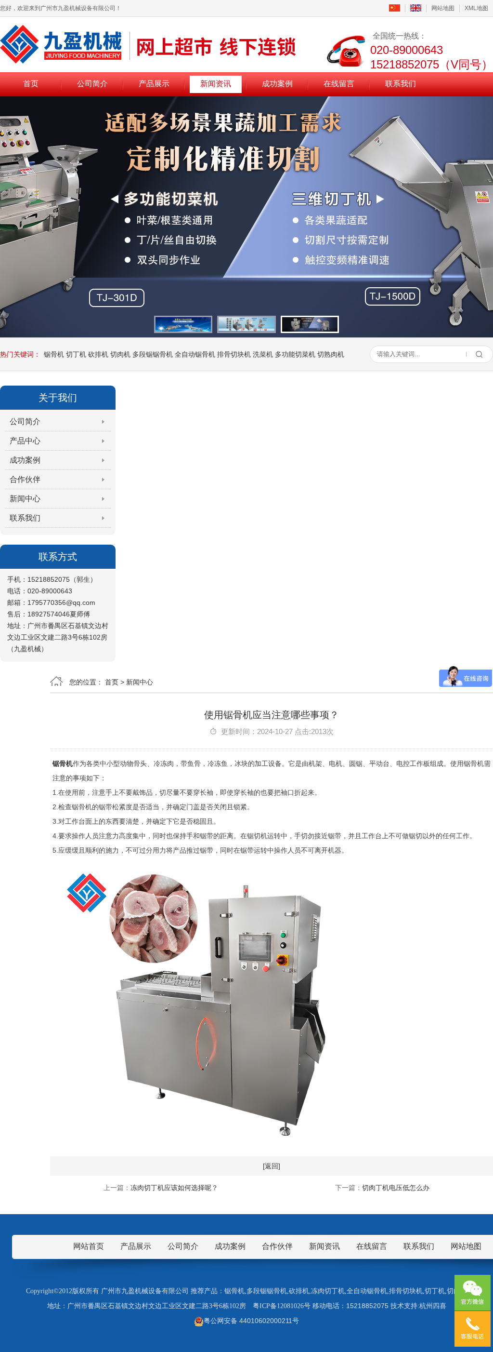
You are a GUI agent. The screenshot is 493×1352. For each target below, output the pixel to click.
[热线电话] (472, 1329)
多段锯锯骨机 (152, 354)
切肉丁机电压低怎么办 (395, 1187)
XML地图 (476, 8)
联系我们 (400, 84)
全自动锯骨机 (195, 354)
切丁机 (76, 354)
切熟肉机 (330, 354)
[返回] (271, 1166)
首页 (31, 84)
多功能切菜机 (295, 354)
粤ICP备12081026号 (282, 1306)
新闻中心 (25, 499)
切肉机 (120, 354)
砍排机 (98, 354)
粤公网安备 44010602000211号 (251, 1321)
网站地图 (442, 8)
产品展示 (154, 84)
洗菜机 (263, 354)
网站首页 (88, 1246)
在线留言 (339, 84)
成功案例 (277, 84)
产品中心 (25, 441)
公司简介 (92, 84)
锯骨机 (54, 354)
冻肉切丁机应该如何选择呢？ (174, 1187)
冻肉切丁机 (328, 1291)
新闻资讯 (215, 84)
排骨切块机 (234, 354)
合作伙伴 (25, 479)
